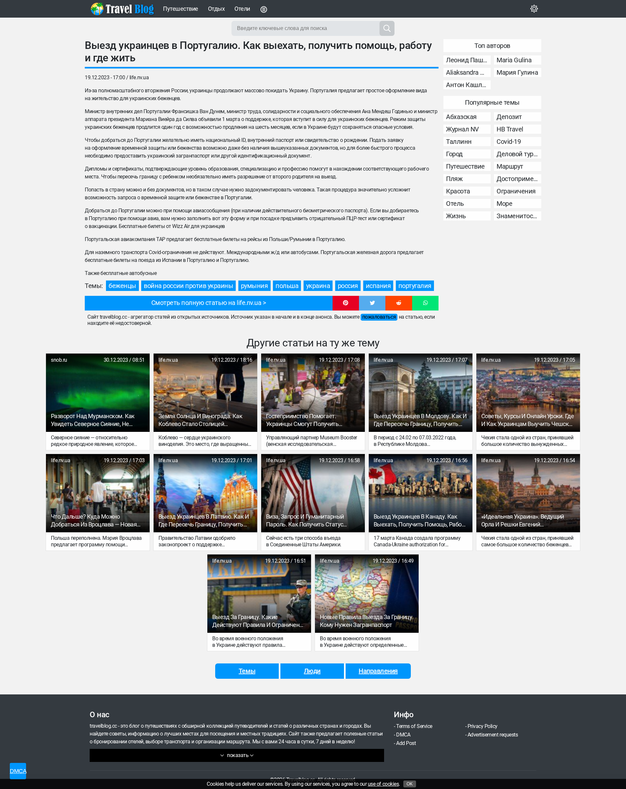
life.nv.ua (139, 77)
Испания (378, 286)
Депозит (509, 117)
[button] (346, 303)
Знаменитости (518, 216)
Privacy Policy (483, 726)
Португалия (414, 286)
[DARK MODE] (534, 9)
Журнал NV (462, 129)
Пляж (454, 179)
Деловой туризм (519, 154)
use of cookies (383, 784)
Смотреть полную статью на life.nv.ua (206, 303)
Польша (287, 286)
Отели (242, 8)
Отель (455, 203)
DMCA (403, 735)
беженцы (122, 286)
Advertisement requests (493, 735)
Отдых (216, 8)
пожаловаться (379, 317)
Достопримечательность (519, 179)
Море (504, 203)
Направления (378, 671)
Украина (318, 286)
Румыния (254, 286)
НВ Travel (510, 129)
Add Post (406, 743)
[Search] (387, 28)
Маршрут (510, 166)
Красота (458, 191)
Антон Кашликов (468, 85)
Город (454, 154)
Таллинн (459, 141)
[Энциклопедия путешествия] (122, 9)
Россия (348, 286)
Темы (247, 671)
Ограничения (516, 191)
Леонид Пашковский (468, 60)
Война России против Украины (188, 286)
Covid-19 (509, 141)
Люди (312, 671)
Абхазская (461, 117)
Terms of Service (414, 726)
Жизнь (456, 216)
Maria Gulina (514, 60)
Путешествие (180, 8)
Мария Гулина (517, 72)
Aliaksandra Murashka (468, 72)
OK (410, 783)
